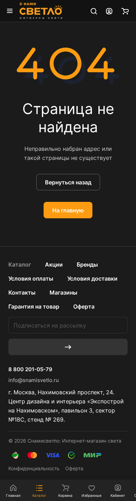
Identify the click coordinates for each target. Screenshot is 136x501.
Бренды (87, 264)
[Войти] (109, 10)
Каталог (19, 264)
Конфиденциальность (34, 468)
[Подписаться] (68, 347)
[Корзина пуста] (125, 10)
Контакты (22, 292)
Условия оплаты (30, 278)
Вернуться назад (68, 182)
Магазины (63, 292)
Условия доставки (92, 278)
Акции (54, 264)
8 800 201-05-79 (30, 369)
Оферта (84, 306)
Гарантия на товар (33, 306)
